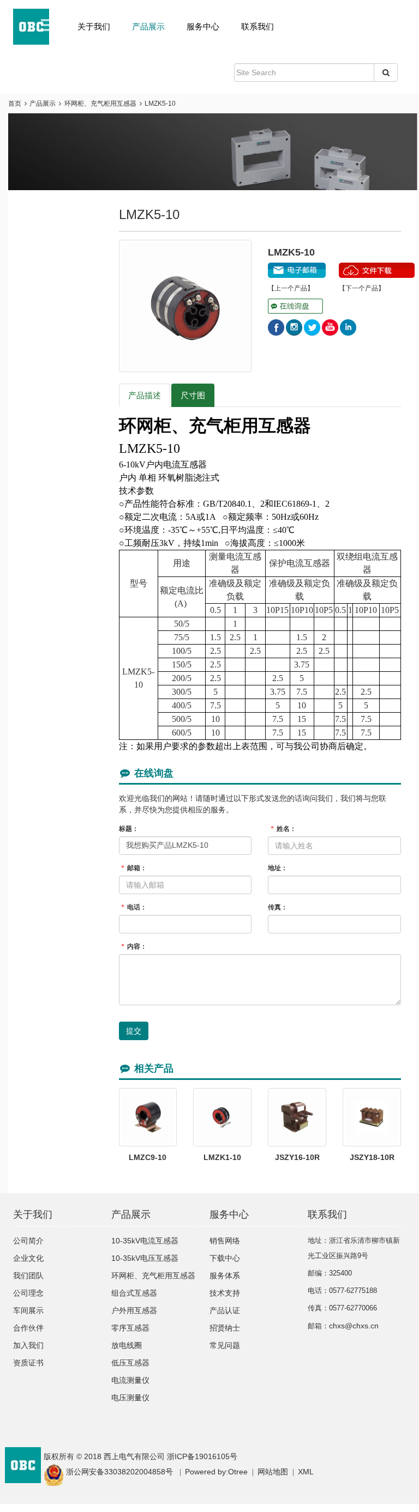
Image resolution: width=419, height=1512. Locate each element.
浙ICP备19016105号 (202, 1456)
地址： (278, 868)
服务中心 (203, 26)
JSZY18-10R (372, 1157)
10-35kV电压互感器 (144, 1258)
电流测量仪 (130, 1380)
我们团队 (28, 1275)
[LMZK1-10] (222, 1117)
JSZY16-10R (297, 1157)
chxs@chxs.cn (354, 1325)
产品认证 (225, 1310)
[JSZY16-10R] (297, 1117)
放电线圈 (126, 1345)
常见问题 (225, 1345)
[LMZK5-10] (185, 306)
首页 (14, 103)
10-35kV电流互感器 (144, 1240)
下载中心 (225, 1258)
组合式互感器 (134, 1293)
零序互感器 (130, 1327)
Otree (238, 1471)
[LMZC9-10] (148, 1117)
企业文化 (28, 1258)
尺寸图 (193, 395)
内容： (134, 946)
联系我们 (257, 26)
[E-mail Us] (297, 267)
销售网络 (225, 1240)
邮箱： (134, 868)
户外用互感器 (134, 1310)
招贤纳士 (225, 1327)
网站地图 (273, 1471)
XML (306, 1471)
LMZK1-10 (222, 1157)
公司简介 (28, 1240)
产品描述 (144, 395)
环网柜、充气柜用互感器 (100, 103)
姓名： (283, 829)
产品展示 (148, 26)
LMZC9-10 (147, 1157)
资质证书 (28, 1362)
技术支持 (225, 1293)
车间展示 (28, 1310)
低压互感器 (130, 1362)
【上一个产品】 (291, 288)
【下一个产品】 (362, 288)
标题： (129, 829)
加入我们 (28, 1345)
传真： (278, 907)
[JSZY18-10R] (372, 1117)
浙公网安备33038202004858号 (119, 1471)
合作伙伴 (28, 1327)
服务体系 (225, 1275)
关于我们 (93, 26)
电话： (134, 907)
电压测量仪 (130, 1397)
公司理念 (28, 1293)
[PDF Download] (377, 267)
